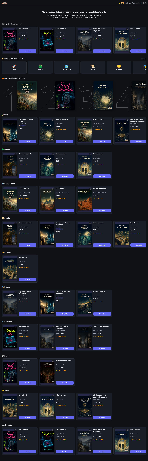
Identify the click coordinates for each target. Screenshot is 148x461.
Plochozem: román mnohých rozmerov (137, 120)
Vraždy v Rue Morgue (101, 326)
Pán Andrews (135, 29)
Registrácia (135, 3)
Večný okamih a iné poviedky (26, 120)
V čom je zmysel (99, 292)
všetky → (143, 59)
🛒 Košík (143, 3)
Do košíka (27, 51)
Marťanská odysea (100, 188)
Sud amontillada (24, 29)
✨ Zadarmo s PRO (23, 39)
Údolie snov (60, 188)
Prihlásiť (128, 3)
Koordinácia (134, 223)
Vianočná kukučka (25, 154)
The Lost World (98, 119)
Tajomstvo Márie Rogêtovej (99, 30)
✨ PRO (121, 3)
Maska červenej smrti (64, 361)
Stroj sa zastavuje (62, 119)
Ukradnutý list (61, 29)
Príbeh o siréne (61, 154)
